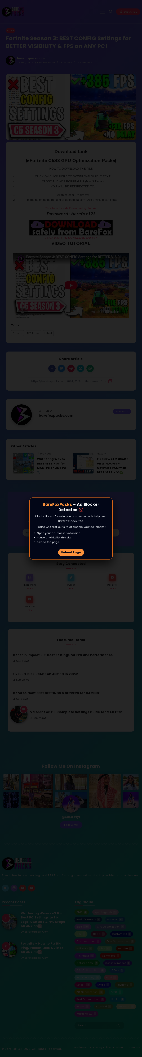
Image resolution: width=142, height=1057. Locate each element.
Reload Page (71, 552)
